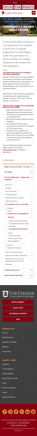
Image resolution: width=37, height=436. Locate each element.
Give (18, 319)
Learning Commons (11, 201)
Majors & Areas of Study (9, 378)
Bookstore (5, 364)
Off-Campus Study (11, 194)
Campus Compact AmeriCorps (18, 221)
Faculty (10, 233)
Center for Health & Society (13, 252)
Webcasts (5, 347)
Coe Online (8, 172)
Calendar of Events (18, 314)
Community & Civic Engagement (28, 21)
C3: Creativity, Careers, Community (11, 21)
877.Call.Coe (12, 423)
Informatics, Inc (18, 430)
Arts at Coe (8, 185)
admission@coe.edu (18, 425)
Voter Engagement (14, 241)
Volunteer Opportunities (15, 238)
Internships (12, 226)
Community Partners (14, 236)
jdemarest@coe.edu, (9, 150)
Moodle (4, 392)
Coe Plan (8, 188)
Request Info (29, 7)
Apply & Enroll (18, 302)
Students (12, 24)
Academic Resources (12, 270)
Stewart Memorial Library (13, 275)
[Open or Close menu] (31, 167)
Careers (9, 211)
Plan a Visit (8, 7)
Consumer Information (9, 342)
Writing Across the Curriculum (14, 198)
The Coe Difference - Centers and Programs (24, 19)
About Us (10, 245)
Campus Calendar (7, 374)
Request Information (8, 397)
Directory (5, 333)
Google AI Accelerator (14, 248)
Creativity (10, 208)
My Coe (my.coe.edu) (8, 388)
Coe (5, 19)
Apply (18, 7)
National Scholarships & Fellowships (16, 255)
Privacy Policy (6, 351)
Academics (10, 19)
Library (4, 383)
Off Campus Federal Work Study (19, 223)
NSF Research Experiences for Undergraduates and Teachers (14, 260)
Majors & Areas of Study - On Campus (17, 167)
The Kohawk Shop (8, 369)
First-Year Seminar (11, 191)
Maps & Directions (7, 337)
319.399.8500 (24, 423)
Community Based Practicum (22, 24)
